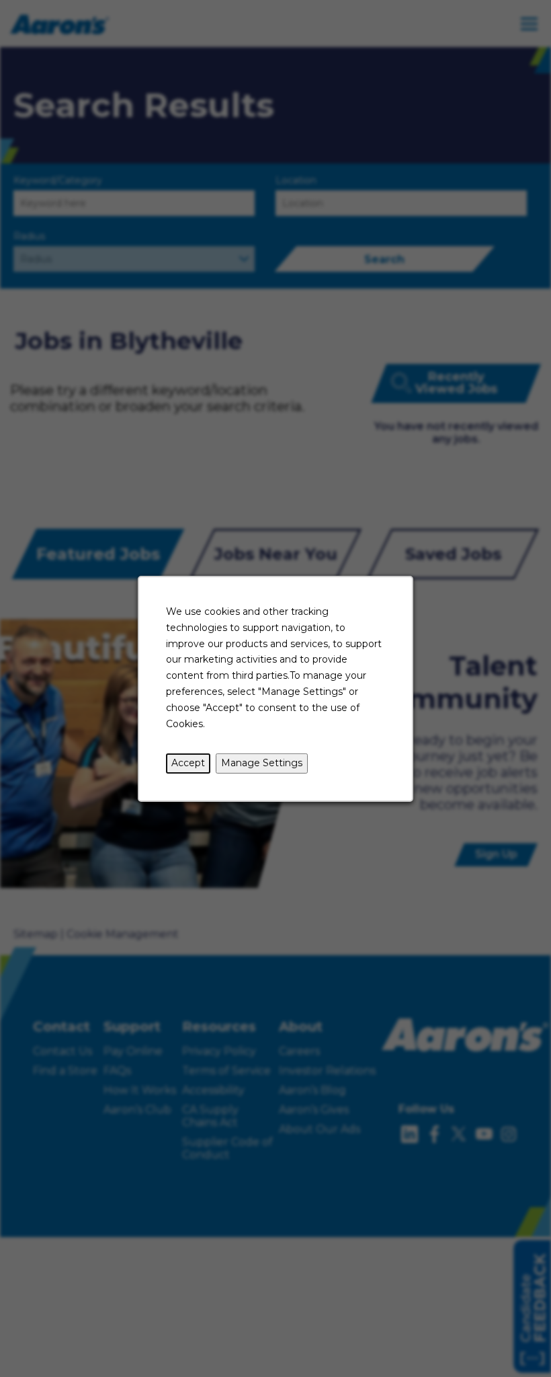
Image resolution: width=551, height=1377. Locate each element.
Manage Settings (261, 763)
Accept (188, 763)
